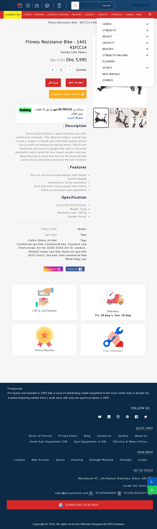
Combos (107, 80)
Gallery (123, 435)
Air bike (52, 240)
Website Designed (92, 524)
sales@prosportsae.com (71, 493)
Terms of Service (40, 435)
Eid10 (50, 247)
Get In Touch (143, 470)
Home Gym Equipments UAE (49, 441)
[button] (20, 5)
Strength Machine (101, 459)
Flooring (108, 61)
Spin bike (51, 255)
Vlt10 (31, 255)
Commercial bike (55, 244)
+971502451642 (135, 493)
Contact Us (104, 435)
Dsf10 (59, 247)
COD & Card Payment (44, 310)
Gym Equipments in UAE (90, 441)
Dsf (67, 247)
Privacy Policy (68, 435)
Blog (87, 435)
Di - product (77, 247)
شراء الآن (53, 82)
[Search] (75, 5)
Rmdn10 (34, 251)
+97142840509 (105, 493)
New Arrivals (111, 74)
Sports (60, 459)
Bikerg (42, 240)
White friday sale (76, 259)
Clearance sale (77, 244)
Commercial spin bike (30, 244)
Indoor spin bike (51, 251)
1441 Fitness (79, 52)
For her (41, 247)
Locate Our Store (135, 485)
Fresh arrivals (27, 247)
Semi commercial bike (73, 255)
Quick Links (144, 428)
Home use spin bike (74, 251)
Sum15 (40, 255)
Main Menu (145, 452)
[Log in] (28, 5)
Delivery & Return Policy (130, 441)
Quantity (81, 69)
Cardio (32, 240)
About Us (141, 435)
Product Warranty (44, 350)
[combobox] (96, 5)
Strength (126, 459)
